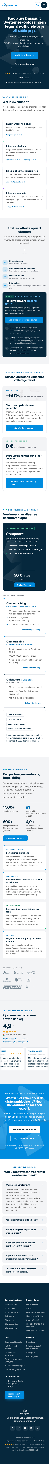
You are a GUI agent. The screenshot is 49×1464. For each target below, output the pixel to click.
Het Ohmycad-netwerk (11, 1347)
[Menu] (44, 5)
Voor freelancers (12, 1312)
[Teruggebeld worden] (37, 5)
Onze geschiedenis (13, 1342)
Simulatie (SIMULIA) (34, 1316)
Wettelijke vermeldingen (25, 1437)
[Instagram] (18, 1427)
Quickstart (9, 1316)
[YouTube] (25, 1427)
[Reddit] (37, 1427)
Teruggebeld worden (25, 64)
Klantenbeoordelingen (15, 1365)
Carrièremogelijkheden (15, 1369)
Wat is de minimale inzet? (24, 1184)
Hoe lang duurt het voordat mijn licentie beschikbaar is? (24, 1270)
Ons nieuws (31, 1342)
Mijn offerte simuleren (24, 1138)
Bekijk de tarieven (24, 55)
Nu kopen (30, 1352)
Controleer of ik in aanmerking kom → (22, 483)
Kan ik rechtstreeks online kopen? (24, 1220)
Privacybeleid (39, 1441)
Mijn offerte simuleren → (24, 428)
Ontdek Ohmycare (24, 585)
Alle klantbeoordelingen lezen (14, 1039)
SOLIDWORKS (32, 1304)
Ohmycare (9, 1320)
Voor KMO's (10, 1308)
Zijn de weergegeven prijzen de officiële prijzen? (24, 1231)
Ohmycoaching (11, 1324)
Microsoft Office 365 (35, 1330)
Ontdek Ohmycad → (15, 838)
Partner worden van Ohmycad (13, 1360)
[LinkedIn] (31, 1427)
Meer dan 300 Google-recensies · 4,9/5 (25, 1444)
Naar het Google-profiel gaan (14, 1042)
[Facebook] (12, 1427)
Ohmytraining (11, 1328)
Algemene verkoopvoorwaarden (18, 1441)
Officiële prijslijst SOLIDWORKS (33, 1347)
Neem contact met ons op (14, 1395)
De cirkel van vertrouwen (10, 1353)
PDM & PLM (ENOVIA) (35, 1312)
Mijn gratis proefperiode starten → (24, 320)
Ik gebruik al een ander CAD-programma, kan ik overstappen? (24, 1257)
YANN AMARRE (30, 1051)
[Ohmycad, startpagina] (9, 5)
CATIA (29, 1308)
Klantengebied (32, 1356)
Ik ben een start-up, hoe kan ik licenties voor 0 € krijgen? (24, 1244)
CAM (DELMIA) (32, 1320)
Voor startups (11, 1304)
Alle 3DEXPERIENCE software (35, 1325)
